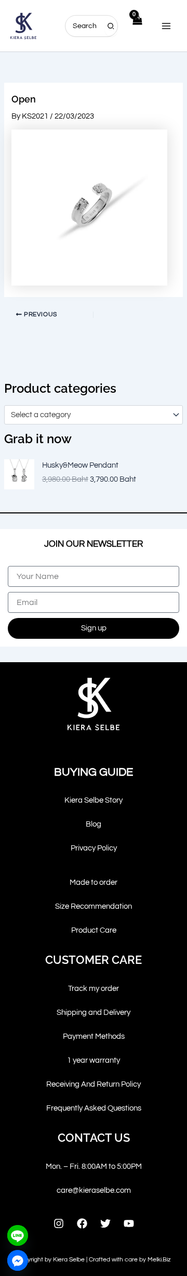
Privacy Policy (94, 848)
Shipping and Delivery (93, 1012)
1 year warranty (93, 1060)
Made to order (93, 882)
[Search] (111, 26)
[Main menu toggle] (166, 25)
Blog (93, 824)
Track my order (93, 989)
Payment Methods (94, 1036)
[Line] (17, 1235)
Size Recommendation (93, 906)
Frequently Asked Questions (93, 1108)
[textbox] (89, 415)
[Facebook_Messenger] (17, 1260)
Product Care (93, 930)
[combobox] (93, 414)
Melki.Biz (159, 1259)
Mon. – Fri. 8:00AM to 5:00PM (94, 1166)
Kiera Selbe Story (93, 800)
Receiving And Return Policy (93, 1084)
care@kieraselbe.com (94, 1190)
